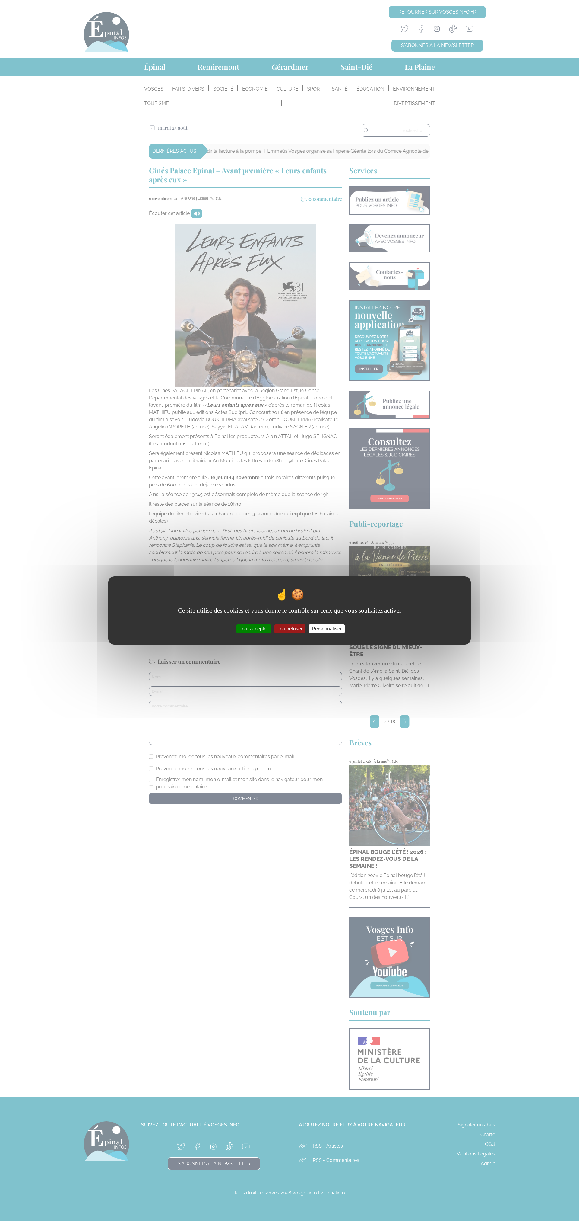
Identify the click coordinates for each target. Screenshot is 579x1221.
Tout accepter (253, 628)
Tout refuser (289, 628)
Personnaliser (327, 628)
